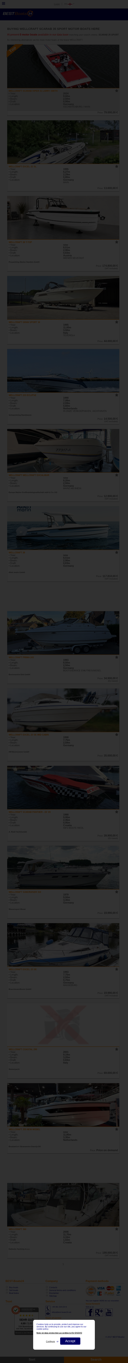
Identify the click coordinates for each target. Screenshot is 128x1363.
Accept (70, 1341)
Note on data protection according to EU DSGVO (59, 1333)
